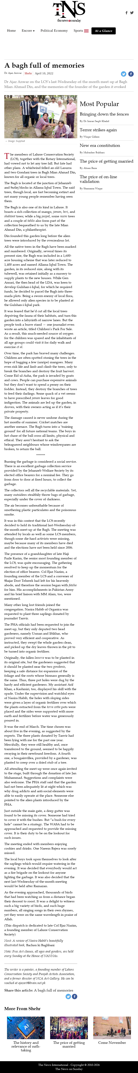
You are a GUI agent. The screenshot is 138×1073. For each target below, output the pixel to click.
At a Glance (103, 31)
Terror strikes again (98, 130)
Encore (27, 30)
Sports (78, 30)
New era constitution (100, 145)
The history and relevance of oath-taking (26, 1046)
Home (11, 30)
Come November (112, 1043)
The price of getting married (107, 161)
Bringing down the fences (104, 114)
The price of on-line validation (98, 179)
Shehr (28, 73)
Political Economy (54, 30)
